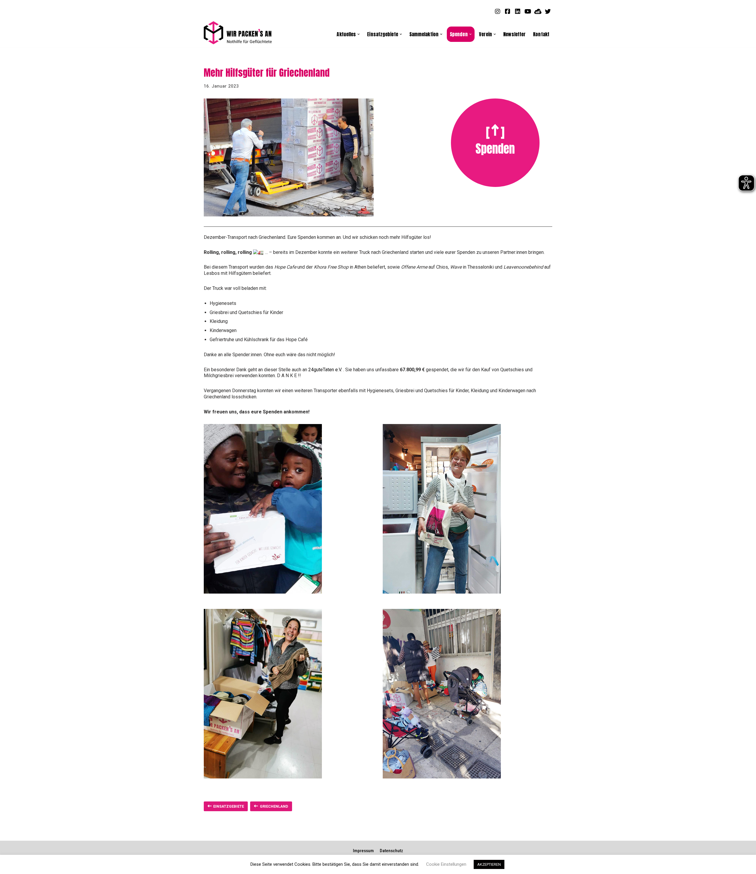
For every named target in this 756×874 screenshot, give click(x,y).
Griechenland (274, 806)
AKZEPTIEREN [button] (489, 864)
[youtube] (527, 11)
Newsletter (514, 34)
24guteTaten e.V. (325, 369)
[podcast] (537, 11)
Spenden (495, 148)
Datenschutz (391, 850)
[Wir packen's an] (238, 33)
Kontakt (541, 34)
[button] (358, 34)
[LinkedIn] (517, 11)
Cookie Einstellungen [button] (446, 864)
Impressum (363, 850)
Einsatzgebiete (228, 806)
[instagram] (497, 11)
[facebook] (507, 11)
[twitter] (547, 11)
